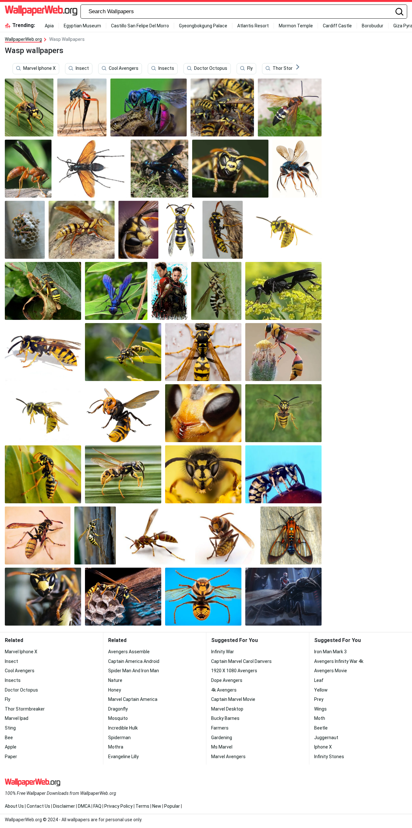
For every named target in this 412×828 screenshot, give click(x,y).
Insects (166, 68)
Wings (320, 709)
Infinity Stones (329, 756)
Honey (114, 690)
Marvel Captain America (132, 699)
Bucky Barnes (225, 718)
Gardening (221, 737)
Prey (318, 699)
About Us (14, 806)
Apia (49, 25)
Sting (10, 727)
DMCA (84, 806)
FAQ (97, 806)
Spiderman (119, 737)
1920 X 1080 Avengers (234, 670)
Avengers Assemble (129, 651)
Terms (142, 806)
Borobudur (372, 25)
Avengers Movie (330, 670)
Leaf (318, 680)
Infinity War (222, 651)
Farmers (220, 727)
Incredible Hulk (123, 727)
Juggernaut (326, 737)
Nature (115, 680)
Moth (319, 718)
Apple (10, 746)
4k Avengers (224, 690)
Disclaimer (64, 806)
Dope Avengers (226, 680)
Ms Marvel (221, 746)
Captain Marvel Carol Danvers (241, 661)
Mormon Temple (296, 25)
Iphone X (323, 746)
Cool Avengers (123, 68)
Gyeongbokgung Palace (203, 25)
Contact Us (38, 806)
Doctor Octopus (210, 68)
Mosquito (118, 718)
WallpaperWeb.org (23, 39)
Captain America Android (133, 661)
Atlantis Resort (253, 25)
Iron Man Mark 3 (330, 651)
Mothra (115, 746)
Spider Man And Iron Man (133, 670)
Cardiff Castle (337, 25)
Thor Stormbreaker (293, 68)
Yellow (321, 690)
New (156, 806)
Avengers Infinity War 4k (338, 661)
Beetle (321, 727)
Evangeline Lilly (123, 756)
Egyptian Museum (82, 25)
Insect (82, 68)
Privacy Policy (118, 806)
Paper (11, 756)
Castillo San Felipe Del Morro (140, 25)
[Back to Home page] (41, 12)
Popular (172, 806)
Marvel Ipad (16, 718)
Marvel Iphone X (39, 68)
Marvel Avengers (228, 756)
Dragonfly (118, 709)
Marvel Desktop (227, 709)
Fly (250, 68)
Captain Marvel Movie (233, 699)
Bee (9, 737)
